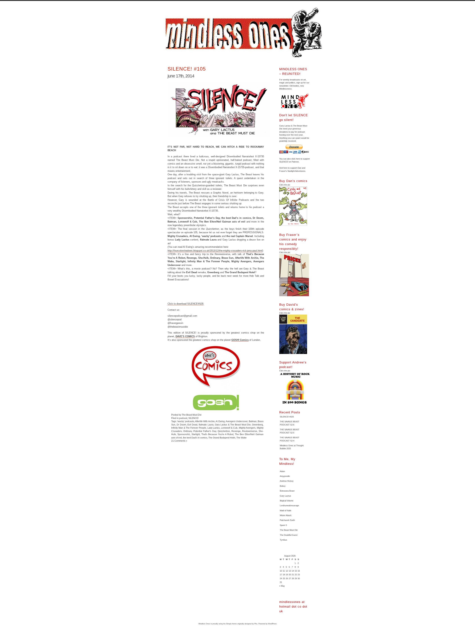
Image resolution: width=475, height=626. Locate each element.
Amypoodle (285, 476)
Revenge (236, 431)
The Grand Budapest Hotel (221, 437)
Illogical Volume (286, 501)
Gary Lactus (285, 496)
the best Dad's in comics (195, 437)
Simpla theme (231, 624)
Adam (282, 471)
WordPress (272, 624)
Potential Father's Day (204, 431)
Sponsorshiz (183, 434)
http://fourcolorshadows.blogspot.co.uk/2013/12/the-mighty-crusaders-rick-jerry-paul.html (215, 250)
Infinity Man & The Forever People (188, 428)
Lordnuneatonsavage (289, 505)
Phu (255, 624)
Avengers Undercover (237, 421)
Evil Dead (192, 424)
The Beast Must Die (289, 530)
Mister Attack (285, 515)
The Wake (241, 437)
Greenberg (257, 424)
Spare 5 (283, 525)
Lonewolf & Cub (229, 428)
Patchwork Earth (287, 520)
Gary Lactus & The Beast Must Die (233, 424)
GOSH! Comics (240, 340)
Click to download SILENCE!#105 (186, 303)
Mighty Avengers (247, 428)
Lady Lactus (213, 428)
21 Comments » (179, 441)
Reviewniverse (249, 431)
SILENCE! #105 (187, 69)
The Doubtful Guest (288, 535)
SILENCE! (193, 418)
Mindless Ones (245, 32)
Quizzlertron (224, 431)
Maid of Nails (285, 510)
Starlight (195, 434)
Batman (253, 421)
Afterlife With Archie (205, 421)
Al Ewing (220, 421)
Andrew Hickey (287, 481)
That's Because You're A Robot (217, 434)
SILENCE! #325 (287, 417)
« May (282, 586)
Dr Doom (181, 424)
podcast (183, 418)
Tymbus (283, 540)
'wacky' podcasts (185, 421)
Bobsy (283, 486)
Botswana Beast (287, 491)
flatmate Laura (206, 424)
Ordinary (187, 431)
